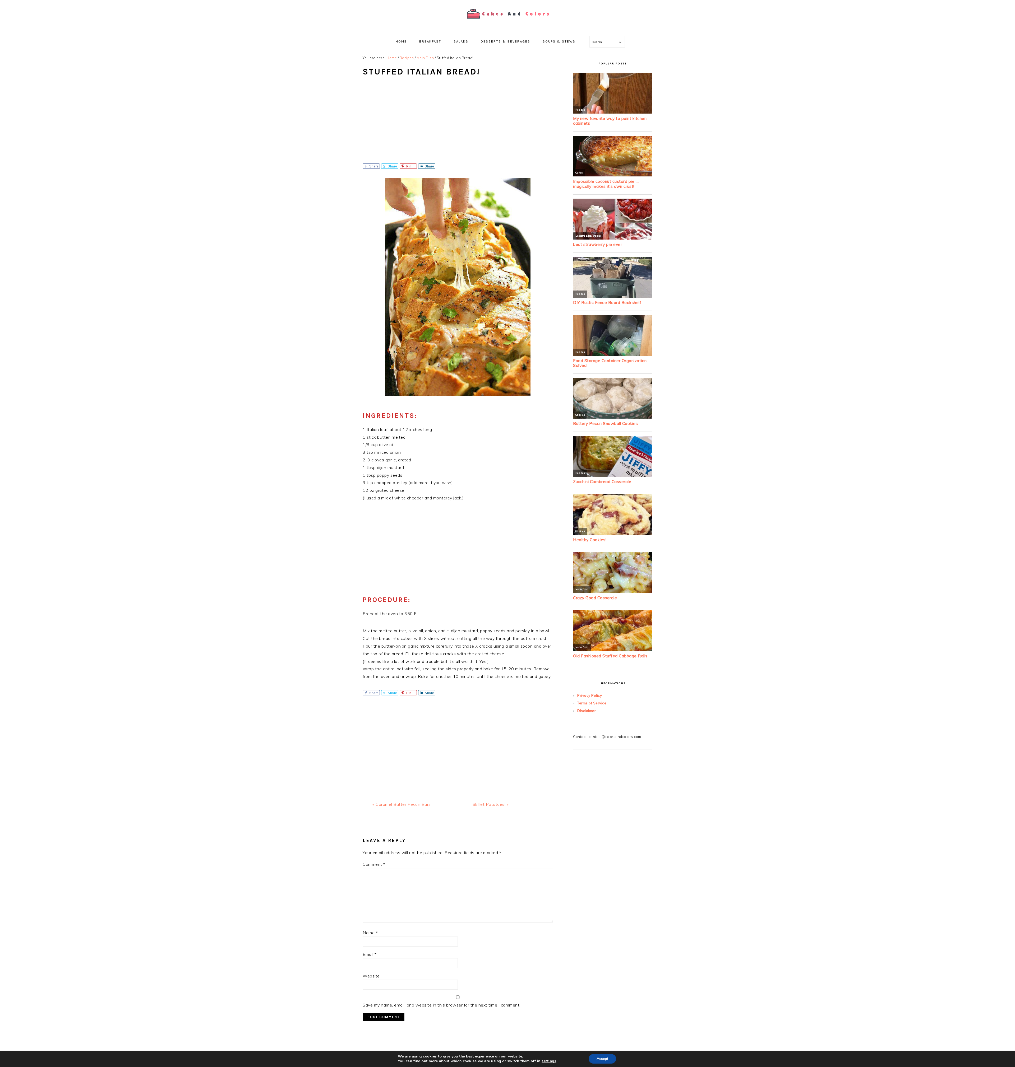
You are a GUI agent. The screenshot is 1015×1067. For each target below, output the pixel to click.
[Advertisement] (458, 124)
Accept (602, 1058)
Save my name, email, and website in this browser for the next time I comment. (441, 1005)
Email (370, 954)
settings (549, 1061)
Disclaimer (586, 711)
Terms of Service (591, 703)
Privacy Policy (589, 695)
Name (370, 932)
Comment (374, 864)
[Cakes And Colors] (507, 22)
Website (371, 976)
